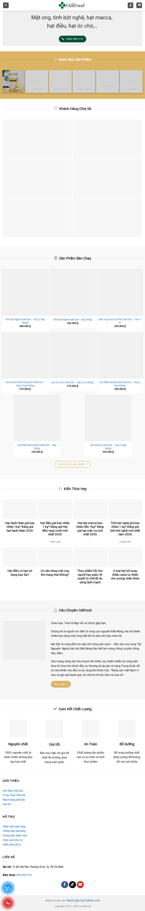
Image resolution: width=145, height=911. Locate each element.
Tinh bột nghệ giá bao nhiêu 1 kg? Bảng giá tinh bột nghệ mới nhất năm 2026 (125, 528)
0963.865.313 (24, 875)
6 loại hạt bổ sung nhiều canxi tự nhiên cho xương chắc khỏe (125, 574)
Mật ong (41, 18)
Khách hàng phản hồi (14, 799)
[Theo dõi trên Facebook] (64, 884)
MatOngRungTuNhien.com (83, 900)
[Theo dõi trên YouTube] (80, 884)
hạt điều (56, 26)
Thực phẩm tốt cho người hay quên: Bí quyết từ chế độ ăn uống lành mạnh (90, 576)
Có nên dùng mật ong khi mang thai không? (55, 572)
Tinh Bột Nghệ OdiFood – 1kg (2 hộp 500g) (25, 321)
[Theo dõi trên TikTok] (72, 884)
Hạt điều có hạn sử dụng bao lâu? (19, 572)
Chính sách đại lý (12, 844)
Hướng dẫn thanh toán (15, 835)
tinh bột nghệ (68, 18)
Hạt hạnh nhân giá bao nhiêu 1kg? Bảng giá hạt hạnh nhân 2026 (20, 526)
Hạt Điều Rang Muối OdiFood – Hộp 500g (37, 447)
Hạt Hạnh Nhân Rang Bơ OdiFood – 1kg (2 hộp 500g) (25, 384)
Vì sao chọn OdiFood (14, 795)
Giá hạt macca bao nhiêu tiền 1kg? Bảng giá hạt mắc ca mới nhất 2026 (90, 528)
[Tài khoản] (130, 5)
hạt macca (98, 18)
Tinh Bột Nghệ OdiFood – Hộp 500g (72, 319)
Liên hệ (7, 804)
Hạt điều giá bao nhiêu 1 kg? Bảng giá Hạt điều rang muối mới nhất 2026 (55, 528)
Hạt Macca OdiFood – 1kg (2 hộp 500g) (108, 447)
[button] (6, 5)
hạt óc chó (80, 26)
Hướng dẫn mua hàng (14, 831)
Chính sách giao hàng (14, 826)
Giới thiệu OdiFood (13, 790)
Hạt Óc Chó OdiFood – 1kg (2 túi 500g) (72, 382)
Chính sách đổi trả (12, 840)
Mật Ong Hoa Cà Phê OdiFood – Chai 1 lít (120, 321)
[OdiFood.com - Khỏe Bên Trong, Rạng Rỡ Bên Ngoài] (71, 5)
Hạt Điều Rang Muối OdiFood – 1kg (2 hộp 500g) (120, 384)
